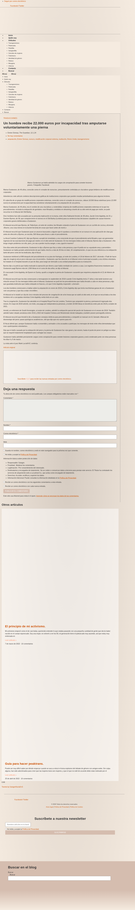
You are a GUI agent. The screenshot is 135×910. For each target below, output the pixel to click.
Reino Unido (72, 139)
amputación (12, 139)
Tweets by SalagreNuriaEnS (12, 787)
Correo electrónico (10, 433)
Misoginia (11, 63)
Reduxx (11, 61)
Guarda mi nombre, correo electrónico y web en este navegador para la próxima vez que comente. (41, 450)
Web (5, 442)
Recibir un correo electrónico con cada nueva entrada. (25, 486)
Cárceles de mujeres (15, 53)
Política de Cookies (76, 807)
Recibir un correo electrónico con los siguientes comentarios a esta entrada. (33, 482)
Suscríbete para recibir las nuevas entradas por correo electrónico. (44, 379)
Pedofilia (11, 48)
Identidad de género (15, 58)
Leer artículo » (10, 640)
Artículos (12, 40)
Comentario (8, 398)
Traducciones (10, 118)
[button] (60, 73)
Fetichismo (12, 56)
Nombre (6, 425)
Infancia (11, 107)
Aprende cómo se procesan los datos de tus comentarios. (57, 496)
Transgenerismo (13, 43)
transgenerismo (83, 139)
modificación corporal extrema (46, 139)
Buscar (11, 71)
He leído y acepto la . (21, 454)
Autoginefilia (12, 51)
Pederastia (12, 45)
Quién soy (7, 79)
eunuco (32, 139)
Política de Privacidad (28, 454)
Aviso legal (49, 807)
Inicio (6, 77)
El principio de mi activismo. (25, 626)
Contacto (7, 110)
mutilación (62, 139)
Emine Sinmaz (22, 139)
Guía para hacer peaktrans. (24, 763)
